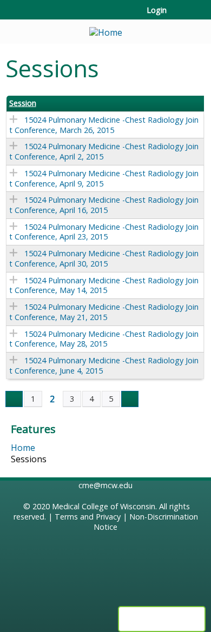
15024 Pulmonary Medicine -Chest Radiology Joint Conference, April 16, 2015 (104, 205)
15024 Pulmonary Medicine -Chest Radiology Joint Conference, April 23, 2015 (104, 232)
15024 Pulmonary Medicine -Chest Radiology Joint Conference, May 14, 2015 (104, 285)
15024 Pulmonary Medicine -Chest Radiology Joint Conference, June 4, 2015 (104, 365)
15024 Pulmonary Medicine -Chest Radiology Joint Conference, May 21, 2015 (104, 312)
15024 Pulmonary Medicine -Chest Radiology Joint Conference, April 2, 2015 (104, 151)
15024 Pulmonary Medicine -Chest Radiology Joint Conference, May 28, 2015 (104, 339)
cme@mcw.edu (105, 485)
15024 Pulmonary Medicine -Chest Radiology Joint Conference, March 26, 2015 (104, 125)
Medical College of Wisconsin (103, 506)
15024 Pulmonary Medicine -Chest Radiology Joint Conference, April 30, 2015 (104, 258)
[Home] (105, 28)
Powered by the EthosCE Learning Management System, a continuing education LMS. (162, 619)
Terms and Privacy (88, 516)
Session (22, 103)
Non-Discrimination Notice (146, 521)
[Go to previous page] (14, 399)
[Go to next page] (130, 399)
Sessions (29, 459)
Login (157, 10)
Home (23, 448)
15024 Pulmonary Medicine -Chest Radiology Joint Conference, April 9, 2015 (104, 178)
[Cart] (179, 15)
